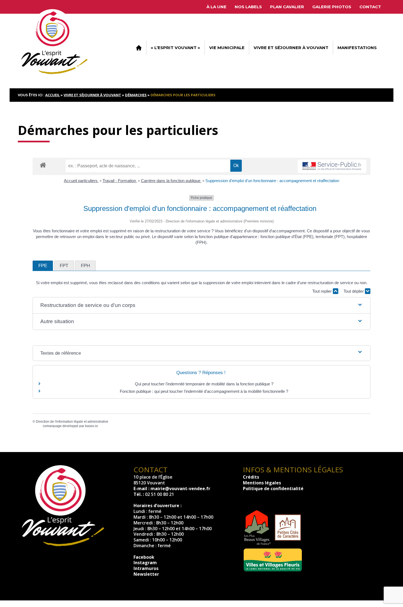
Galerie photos (331, 6)
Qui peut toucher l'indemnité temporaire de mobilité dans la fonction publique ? (204, 384)
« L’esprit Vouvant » (175, 47)
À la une (216, 6)
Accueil (138, 47)
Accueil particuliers (81, 180)
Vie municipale (227, 47)
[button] (201, 305)
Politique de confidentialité (273, 488)
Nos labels (248, 6)
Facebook (144, 557)
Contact (370, 6)
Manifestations (357, 47)
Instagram (145, 563)
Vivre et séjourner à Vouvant (291, 47)
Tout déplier (354, 291)
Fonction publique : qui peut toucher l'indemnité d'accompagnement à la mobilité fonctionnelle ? (204, 391)
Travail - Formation (120, 180)
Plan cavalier (287, 6)
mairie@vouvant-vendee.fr (180, 488)
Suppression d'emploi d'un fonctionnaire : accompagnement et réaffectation (272, 180)
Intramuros (146, 568)
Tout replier (322, 291)
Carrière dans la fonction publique (171, 180)
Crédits (251, 477)
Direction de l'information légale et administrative (72, 422)
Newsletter (146, 574)
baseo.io (91, 426)
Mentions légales (262, 483)
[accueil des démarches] (43, 165)
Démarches (136, 94)
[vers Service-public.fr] (332, 166)
